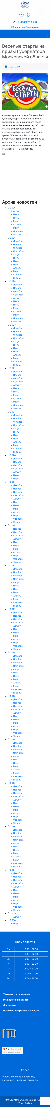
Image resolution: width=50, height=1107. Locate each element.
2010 (12, 870)
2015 (12, 652)
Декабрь (17, 241)
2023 (13, 324)
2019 (12, 482)
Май (15, 221)
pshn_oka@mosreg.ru (27, 27)
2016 (12, 609)
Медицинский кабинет (15, 999)
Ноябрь (17, 244)
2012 (12, 783)
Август (17, 211)
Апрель (17, 224)
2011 (12, 826)
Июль (16, 214)
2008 (13, 920)
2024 (13, 281)
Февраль (18, 231)
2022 (13, 368)
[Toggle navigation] (44, 34)
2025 (13, 237)
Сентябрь (18, 251)
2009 (13, 913)
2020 (13, 455)
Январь (17, 234)
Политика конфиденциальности (21, 1010)
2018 (12, 525)
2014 (12, 696)
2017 (12, 565)
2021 (12, 411)
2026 (13, 207)
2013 (12, 739)
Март (16, 227)
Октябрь (17, 247)
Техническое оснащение (16, 994)
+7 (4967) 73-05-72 (27, 22)
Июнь (16, 217)
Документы (9, 1005)
